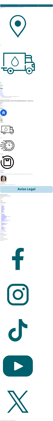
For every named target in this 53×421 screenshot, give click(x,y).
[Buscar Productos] (0, 8)
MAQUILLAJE (1, 92)
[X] (18, 419)
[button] (26, 121)
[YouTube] (18, 383)
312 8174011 (4, 230)
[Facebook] (18, 276)
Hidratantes (4, 96)
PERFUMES (1, 93)
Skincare (2, 96)
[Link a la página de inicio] (0, 96)
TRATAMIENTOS (2, 94)
